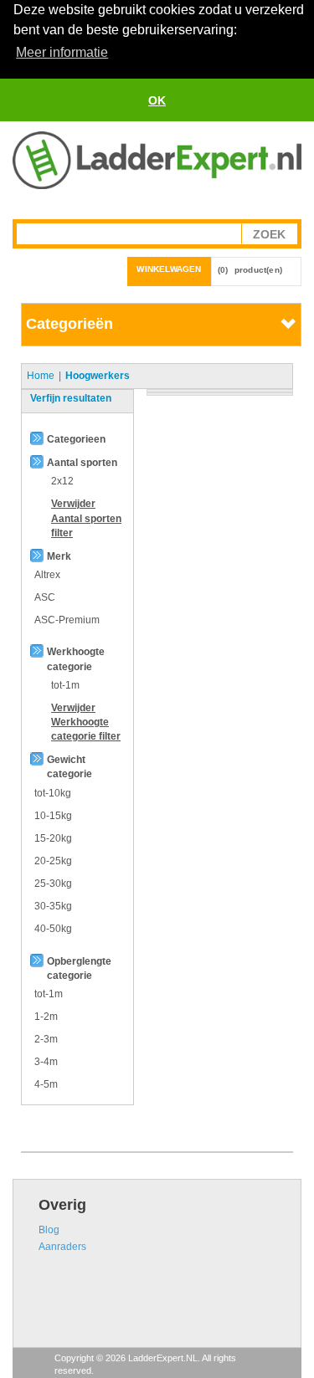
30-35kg (53, 906)
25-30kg (53, 883)
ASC (44, 597)
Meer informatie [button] (62, 52)
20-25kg (53, 861)
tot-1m (48, 994)
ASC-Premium (67, 620)
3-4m (46, 1062)
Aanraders (62, 1246)
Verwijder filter (86, 518)
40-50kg (53, 929)
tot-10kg (52, 793)
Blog (49, 1230)
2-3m (46, 1039)
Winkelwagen (168, 269)
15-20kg (53, 838)
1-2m (46, 1016)
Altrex (47, 575)
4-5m (46, 1084)
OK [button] (157, 100)
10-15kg (53, 816)
